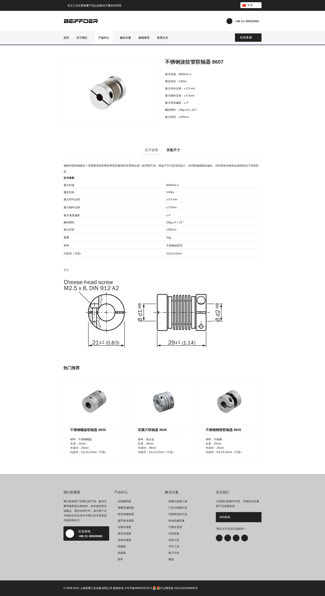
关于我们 (82, 37)
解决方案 (125, 37)
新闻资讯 (144, 37)
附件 (120, 559)
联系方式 (162, 37)
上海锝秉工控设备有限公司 (96, 588)
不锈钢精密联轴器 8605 (223, 430)
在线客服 (246, 37)
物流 (171, 559)
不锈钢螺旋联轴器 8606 (88, 430)
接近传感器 (124, 533)
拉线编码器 (124, 501)
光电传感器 (124, 540)
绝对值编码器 (126, 514)
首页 (66, 37)
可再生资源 (175, 527)
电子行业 (173, 552)
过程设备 (173, 533)
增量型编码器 (126, 507)
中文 (250, 5)
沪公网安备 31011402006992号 (179, 588)
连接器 (122, 552)
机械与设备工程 (177, 501)
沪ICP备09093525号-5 (138, 588)
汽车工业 (173, 546)
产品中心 (103, 37)
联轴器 (122, 546)
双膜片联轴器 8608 (152, 430)
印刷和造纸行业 (177, 514)
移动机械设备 (176, 520)
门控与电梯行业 (177, 507)
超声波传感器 (126, 520)
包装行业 (173, 540)
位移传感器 (124, 527)
